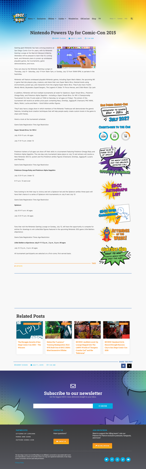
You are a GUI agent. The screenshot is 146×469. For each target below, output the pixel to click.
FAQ (126, 18)
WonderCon (73, 18)
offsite (19, 266)
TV (99, 18)
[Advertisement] (73, 5)
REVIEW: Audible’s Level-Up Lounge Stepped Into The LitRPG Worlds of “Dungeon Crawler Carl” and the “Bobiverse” (87, 347)
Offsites (51, 18)
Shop (94, 18)
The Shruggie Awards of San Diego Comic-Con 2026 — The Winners (29, 345)
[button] (131, 18)
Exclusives (41, 18)
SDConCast (85, 18)
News (30, 18)
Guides (61, 18)
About (111, 18)
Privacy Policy (19, 462)
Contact (119, 18)
